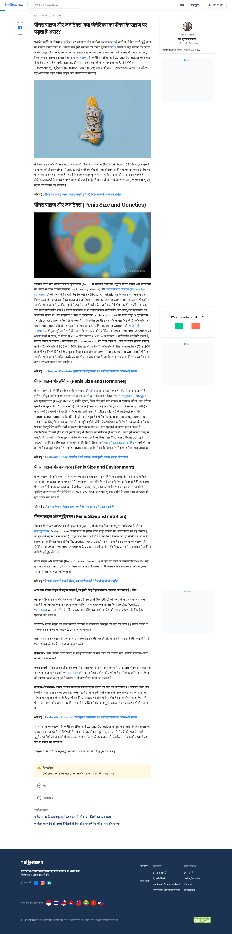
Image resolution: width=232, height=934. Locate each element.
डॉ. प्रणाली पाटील (187, 39)
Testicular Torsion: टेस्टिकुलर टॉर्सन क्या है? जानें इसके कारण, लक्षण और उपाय (90, 717)
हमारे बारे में (188, 872)
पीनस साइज (79, 57)
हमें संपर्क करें (189, 890)
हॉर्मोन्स (94, 391)
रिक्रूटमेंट (188, 884)
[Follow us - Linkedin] (49, 883)
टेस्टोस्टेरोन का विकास (125, 442)
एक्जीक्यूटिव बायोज (192, 878)
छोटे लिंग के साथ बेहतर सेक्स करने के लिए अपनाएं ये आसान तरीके (79, 506)
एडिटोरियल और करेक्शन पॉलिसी (166, 884)
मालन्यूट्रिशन (41, 531)
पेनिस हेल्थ (57, 15)
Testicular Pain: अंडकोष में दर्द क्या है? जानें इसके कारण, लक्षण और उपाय (86, 457)
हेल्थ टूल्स (144, 880)
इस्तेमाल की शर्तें (159, 872)
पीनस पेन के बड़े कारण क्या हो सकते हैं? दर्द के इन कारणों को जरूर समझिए (83, 194)
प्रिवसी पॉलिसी (159, 878)
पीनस (113, 47)
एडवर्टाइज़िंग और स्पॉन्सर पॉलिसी (166, 890)
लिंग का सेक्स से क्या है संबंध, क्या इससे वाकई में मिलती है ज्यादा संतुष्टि (81, 581)
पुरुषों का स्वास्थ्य (40, 15)
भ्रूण (107, 442)
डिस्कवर (144, 865)
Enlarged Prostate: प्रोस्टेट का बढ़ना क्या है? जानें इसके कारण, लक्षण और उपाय (90, 371)
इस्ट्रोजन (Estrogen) (134, 396)
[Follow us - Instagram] (43, 883)
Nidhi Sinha (167, 50)
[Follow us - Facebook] (36, 883)
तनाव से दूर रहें (74, 673)
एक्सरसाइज (40, 610)
